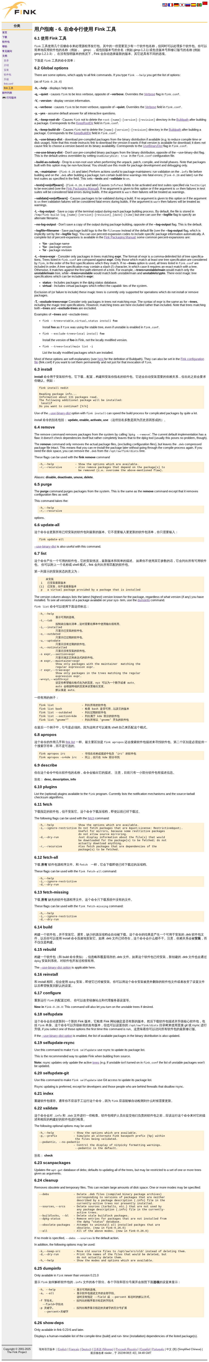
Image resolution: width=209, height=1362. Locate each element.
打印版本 (11, 97)
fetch (91, 818)
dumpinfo (144, 600)
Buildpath (182, 119)
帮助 (4, 46)
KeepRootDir (84, 123)
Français (74, 1349)
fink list (70, 742)
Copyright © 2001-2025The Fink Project (17, 1351)
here (101, 359)
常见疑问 (7, 51)
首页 (4, 32)
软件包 (6, 41)
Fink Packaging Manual (82, 188)
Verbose (149, 94)
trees (95, 1062)
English (62, 1349)
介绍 (6, 65)
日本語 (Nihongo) (103, 1349)
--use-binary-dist (60, 413)
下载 (4, 37)
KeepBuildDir (82, 133)
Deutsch (86, 1349)
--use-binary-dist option (55, 967)
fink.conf (8, 83)
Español (145, 1349)
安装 (6, 69)
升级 (6, 79)
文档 (4, 55)
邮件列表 (7, 92)
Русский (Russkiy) (127, 1349)
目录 (6, 60)
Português (158, 1349)
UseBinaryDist (152, 146)
